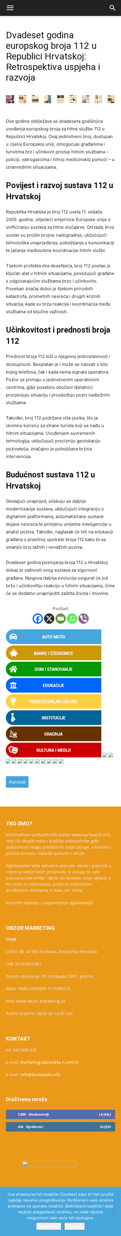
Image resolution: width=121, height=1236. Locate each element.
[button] (10, 8)
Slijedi (105, 1126)
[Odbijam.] (114, 1212)
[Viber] (83, 618)
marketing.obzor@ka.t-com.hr (50, 1062)
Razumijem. (48, 1226)
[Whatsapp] (72, 618)
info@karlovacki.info (40, 1074)
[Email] (61, 618)
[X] (49, 618)
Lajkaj (105, 1114)
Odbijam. (75, 1226)
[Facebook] (38, 618)
